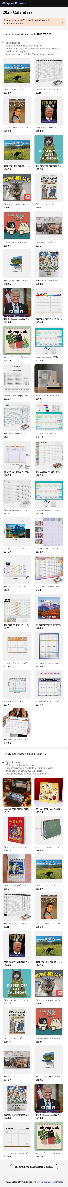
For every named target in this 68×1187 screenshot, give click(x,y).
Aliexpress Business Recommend (48, 1182)
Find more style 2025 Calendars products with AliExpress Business (27, 22)
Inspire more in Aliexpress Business (34, 1166)
